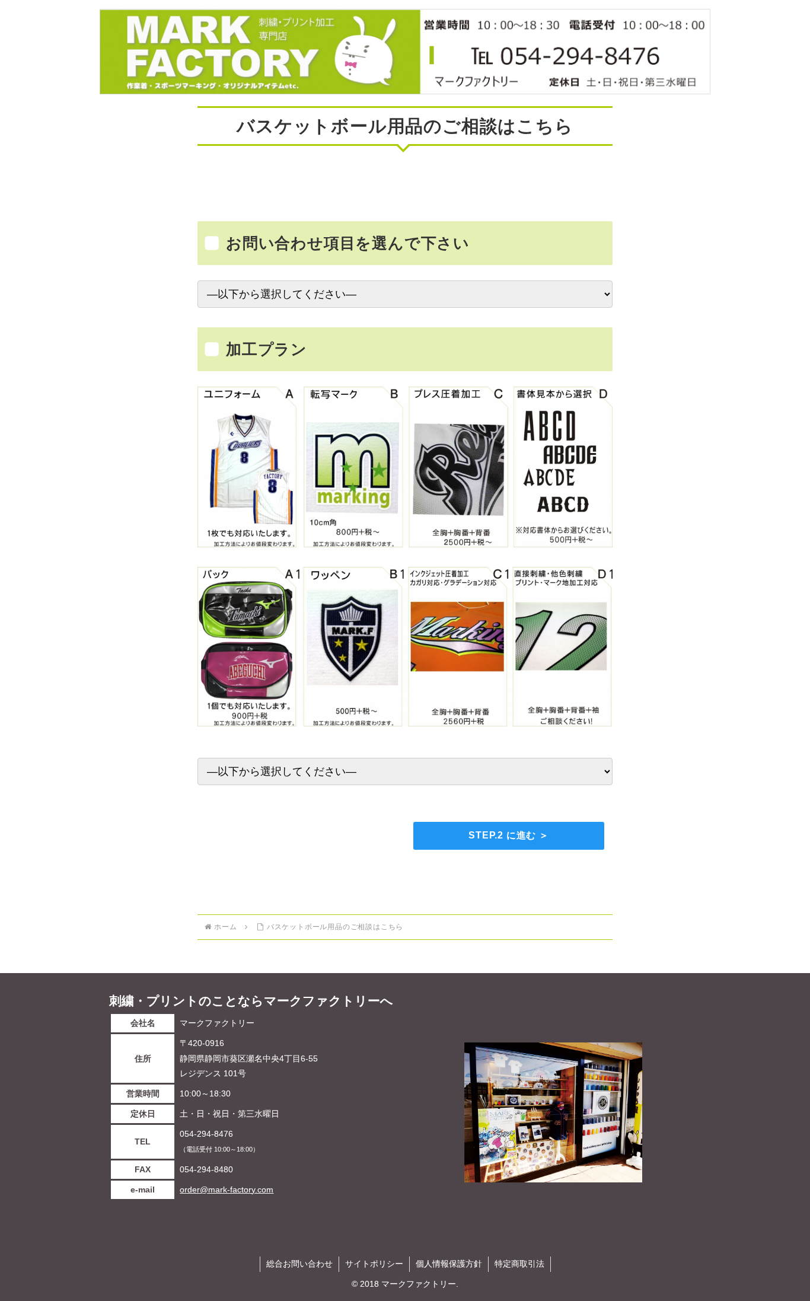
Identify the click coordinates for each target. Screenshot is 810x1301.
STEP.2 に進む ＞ (508, 835)
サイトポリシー (374, 1263)
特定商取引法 (519, 1263)
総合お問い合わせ (299, 1263)
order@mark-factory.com (226, 1189)
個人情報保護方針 (449, 1263)
